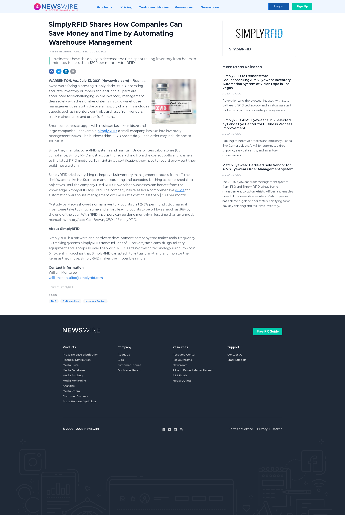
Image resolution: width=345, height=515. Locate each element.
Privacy (262, 429)
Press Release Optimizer (79, 401)
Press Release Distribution (80, 354)
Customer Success (75, 396)
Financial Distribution (77, 359)
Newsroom (179, 365)
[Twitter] (169, 429)
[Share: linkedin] (66, 71)
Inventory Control (95, 301)
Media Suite (71, 365)
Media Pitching (73, 375)
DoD (53, 301)
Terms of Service (241, 429)
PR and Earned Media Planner (192, 370)
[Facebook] (164, 429)
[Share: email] (73, 71)
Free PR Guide (268, 331)
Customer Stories (129, 365)
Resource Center (183, 354)
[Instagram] (181, 429)
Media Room (71, 391)
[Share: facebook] (51, 71)
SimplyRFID (107, 131)
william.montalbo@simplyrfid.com (76, 278)
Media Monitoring (74, 380)
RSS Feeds (179, 375)
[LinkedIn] (175, 429)
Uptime (277, 429)
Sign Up (302, 6)
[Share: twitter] (59, 71)
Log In (278, 6)
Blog (121, 359)
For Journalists (182, 359)
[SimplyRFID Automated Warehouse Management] (174, 101)
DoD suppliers (71, 301)
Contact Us (234, 354)
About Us (124, 354)
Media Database (74, 370)
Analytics (69, 385)
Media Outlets (181, 380)
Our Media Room (129, 370)
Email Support (236, 359)
